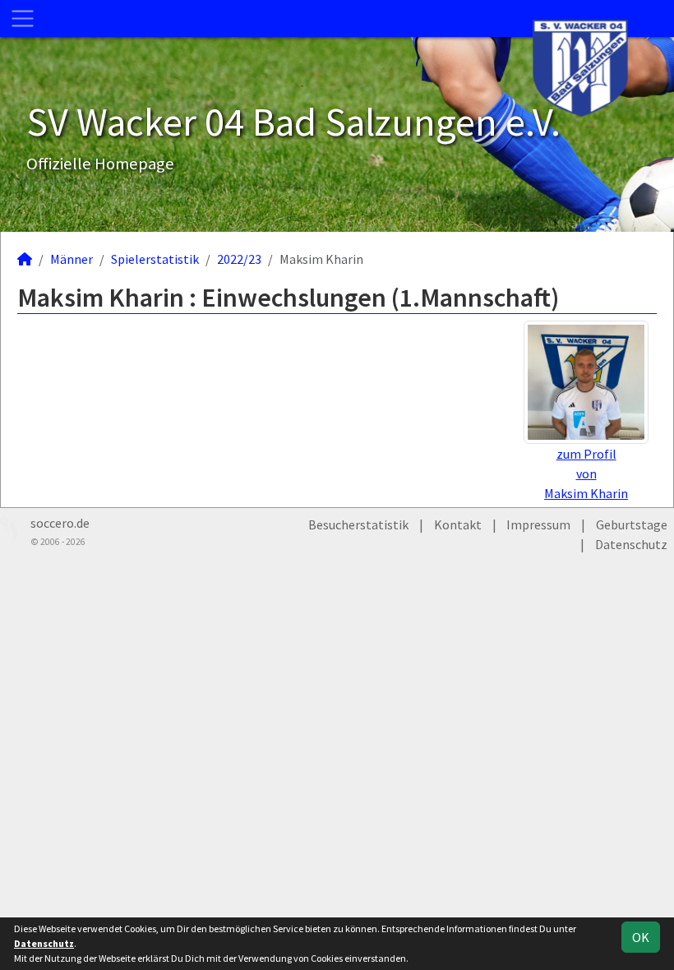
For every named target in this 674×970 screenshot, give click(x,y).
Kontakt (458, 524)
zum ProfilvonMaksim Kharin (586, 473)
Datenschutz (631, 544)
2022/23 (239, 259)
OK (640, 937)
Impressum (538, 524)
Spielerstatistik (155, 259)
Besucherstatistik (358, 524)
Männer (71, 259)
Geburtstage (631, 524)
